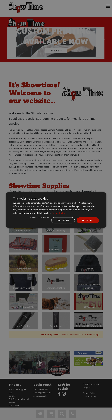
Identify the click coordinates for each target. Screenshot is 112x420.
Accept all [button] (88, 220)
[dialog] (56, 210)
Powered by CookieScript (40, 217)
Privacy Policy (58, 213)
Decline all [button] (63, 220)
